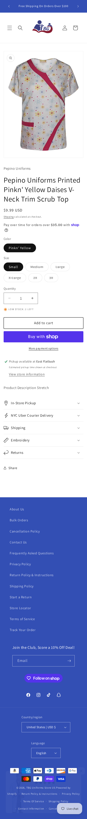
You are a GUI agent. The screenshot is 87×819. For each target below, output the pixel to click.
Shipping (9, 216)
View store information (27, 374)
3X (53, 278)
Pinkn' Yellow (20, 248)
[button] (9, 28)
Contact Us (18, 542)
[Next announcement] (78, 6)
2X (37, 278)
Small (13, 267)
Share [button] (12, 468)
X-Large (17, 278)
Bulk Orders (19, 520)
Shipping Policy (22, 586)
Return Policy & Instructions (32, 575)
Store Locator (20, 608)
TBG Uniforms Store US (41, 787)
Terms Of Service (33, 801)
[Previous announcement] (9, 6)
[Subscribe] (69, 661)
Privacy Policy (20, 564)
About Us (17, 509)
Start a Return (21, 597)
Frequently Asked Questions (32, 553)
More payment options (43, 348)
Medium (39, 267)
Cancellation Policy (25, 531)
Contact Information (31, 808)
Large (63, 267)
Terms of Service (22, 619)
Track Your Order (23, 630)
